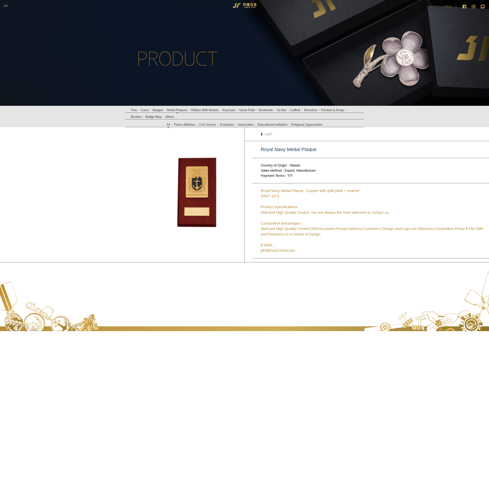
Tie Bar (281, 110)
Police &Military (184, 124)
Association (246, 124)
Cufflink (295, 110)
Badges (158, 110)
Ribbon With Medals (205, 110)
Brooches (310, 110)
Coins (145, 110)
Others (169, 116)
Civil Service (207, 124)
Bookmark (266, 110)
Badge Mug (153, 116)
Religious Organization (306, 124)
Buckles (136, 116)
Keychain (229, 110)
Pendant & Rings (332, 110)
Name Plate (247, 110)
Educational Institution (272, 124)
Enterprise (227, 124)
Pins (134, 110)
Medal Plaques (177, 110)
